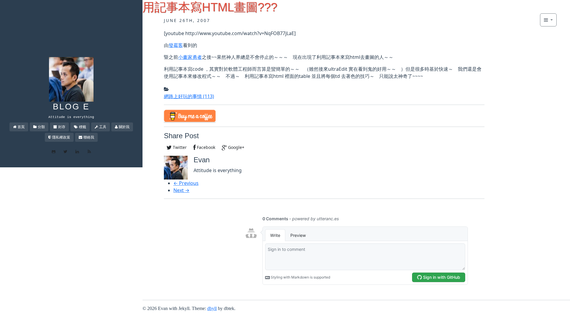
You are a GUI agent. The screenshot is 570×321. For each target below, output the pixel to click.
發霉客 (176, 45)
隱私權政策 (61, 137)
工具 (102, 126)
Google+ (235, 147)
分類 (41, 126)
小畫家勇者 (190, 57)
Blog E (71, 106)
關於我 (124, 126)
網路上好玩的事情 (189, 96)
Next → (181, 190)
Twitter (179, 147)
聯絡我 (88, 137)
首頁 (21, 126)
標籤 (82, 126)
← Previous (186, 183)
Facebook (205, 147)
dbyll (212, 308)
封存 (61, 126)
